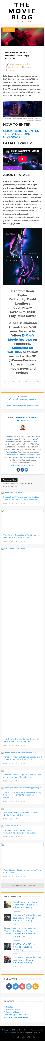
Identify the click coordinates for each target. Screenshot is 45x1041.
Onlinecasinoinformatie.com (16, 1017)
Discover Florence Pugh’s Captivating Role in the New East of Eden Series (22, 776)
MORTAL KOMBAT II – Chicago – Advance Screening (24, 947)
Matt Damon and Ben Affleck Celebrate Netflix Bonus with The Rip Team (20, 814)
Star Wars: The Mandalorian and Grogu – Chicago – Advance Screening (27, 918)
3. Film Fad (8, 1007)
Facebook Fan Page (14, 452)
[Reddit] (27, 1037)
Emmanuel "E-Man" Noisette (21, 64)
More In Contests (10, 486)
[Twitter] (16, 1037)
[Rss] (32, 1037)
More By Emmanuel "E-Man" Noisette (17, 483)
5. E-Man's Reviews (12, 1009)
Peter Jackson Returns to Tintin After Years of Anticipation (22, 871)
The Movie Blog (22, 11)
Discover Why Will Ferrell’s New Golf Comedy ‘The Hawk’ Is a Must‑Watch (19, 831)
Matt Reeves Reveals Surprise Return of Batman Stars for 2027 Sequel (20, 740)
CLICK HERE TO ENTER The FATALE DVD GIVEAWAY (21, 134)
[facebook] (7, 381)
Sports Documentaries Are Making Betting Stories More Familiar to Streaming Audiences (22, 794)
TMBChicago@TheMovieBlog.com (26, 457)
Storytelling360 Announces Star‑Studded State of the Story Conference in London (21, 498)
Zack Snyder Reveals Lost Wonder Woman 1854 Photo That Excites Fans (22, 536)
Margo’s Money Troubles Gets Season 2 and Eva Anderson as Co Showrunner (22, 758)
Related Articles (9, 480)
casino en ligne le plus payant (16, 1015)
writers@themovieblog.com (22, 465)
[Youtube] (22, 1037)
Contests (8, 30)
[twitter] (13, 381)
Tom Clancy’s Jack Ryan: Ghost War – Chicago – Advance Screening (25, 905)
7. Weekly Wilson (11, 1012)
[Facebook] (12, 1037)
